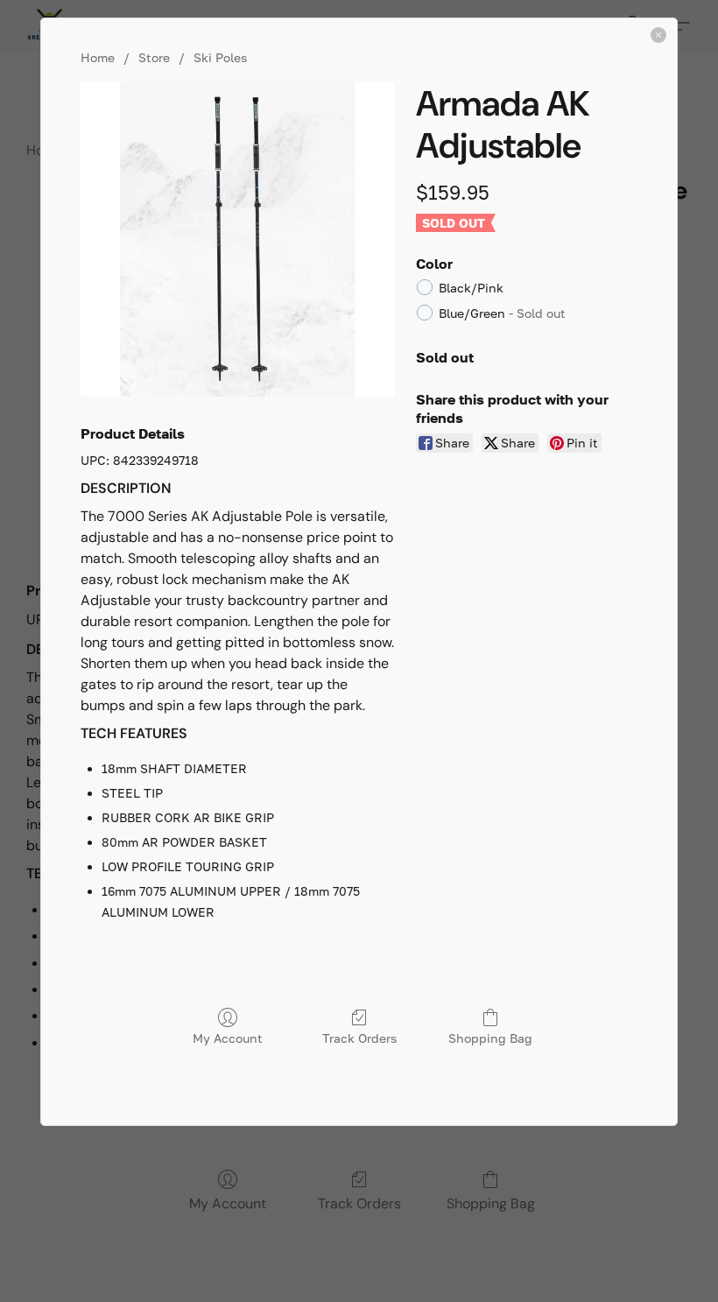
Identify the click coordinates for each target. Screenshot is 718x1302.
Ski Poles (220, 57)
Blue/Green (502, 313)
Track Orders (359, 1038)
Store (154, 57)
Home (98, 57)
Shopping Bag (490, 1038)
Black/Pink (471, 287)
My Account (228, 1038)
